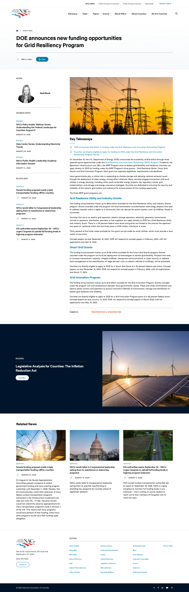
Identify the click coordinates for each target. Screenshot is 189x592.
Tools (85, 13)
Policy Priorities (74, 572)
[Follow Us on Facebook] (158, 588)
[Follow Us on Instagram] (172, 588)
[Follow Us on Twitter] (154, 588)
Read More (22, 377)
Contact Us (22, 564)
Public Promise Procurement (109, 4)
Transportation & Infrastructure (106, 312)
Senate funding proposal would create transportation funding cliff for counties (35, 191)
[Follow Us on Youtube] (167, 588)
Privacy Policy (168, 546)
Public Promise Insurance (132, 4)
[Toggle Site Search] (176, 14)
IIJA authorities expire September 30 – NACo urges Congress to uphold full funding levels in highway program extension (38, 231)
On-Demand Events (139, 546)
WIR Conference (106, 567)
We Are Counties (159, 13)
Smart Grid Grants (81, 247)
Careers (135, 563)
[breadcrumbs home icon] (17, 30)
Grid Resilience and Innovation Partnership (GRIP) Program (132, 162)
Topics (96, 13)
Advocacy (72, 13)
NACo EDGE (90, 4)
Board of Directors (75, 559)
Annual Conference (107, 559)
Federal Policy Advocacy (77, 567)
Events (106, 13)
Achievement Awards (140, 572)
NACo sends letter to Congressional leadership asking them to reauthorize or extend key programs (38, 210)
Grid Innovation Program (85, 277)
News (134, 550)
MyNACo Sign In (165, 3)
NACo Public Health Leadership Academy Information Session (36, 162)
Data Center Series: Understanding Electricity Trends (38, 145)
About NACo (120, 13)
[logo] (20, 17)
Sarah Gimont (45, 93)
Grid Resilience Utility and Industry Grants (96, 198)
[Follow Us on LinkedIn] (162, 588)
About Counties (139, 13)
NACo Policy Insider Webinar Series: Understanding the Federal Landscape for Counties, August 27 (36, 127)
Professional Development (109, 550)
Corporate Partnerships (141, 559)
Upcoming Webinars (107, 572)
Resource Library (106, 546)
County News (27, 31)
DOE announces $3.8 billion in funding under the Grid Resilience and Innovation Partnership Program (119, 147)
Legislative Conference (108, 563)
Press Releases (138, 554)
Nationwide (149, 4)
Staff (70, 563)
